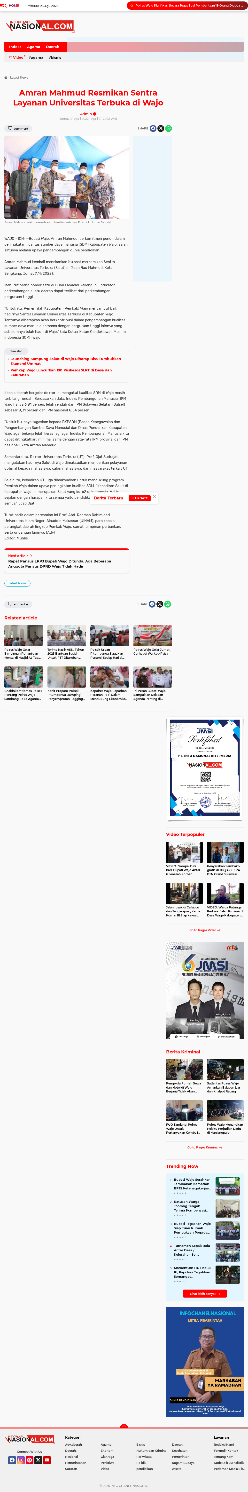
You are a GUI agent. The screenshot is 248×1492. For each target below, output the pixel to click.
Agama (33, 47)
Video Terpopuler (185, 834)
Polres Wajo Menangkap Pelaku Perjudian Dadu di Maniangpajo (225, 1129)
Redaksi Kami (224, 1444)
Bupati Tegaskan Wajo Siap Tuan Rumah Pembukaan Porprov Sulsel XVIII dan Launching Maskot (192, 1228)
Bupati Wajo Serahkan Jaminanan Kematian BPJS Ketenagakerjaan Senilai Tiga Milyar (192, 1184)
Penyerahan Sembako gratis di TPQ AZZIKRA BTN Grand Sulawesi (223, 870)
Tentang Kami (224, 1457)
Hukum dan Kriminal (151, 1450)
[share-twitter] (160, 128)
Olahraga (107, 1457)
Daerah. (71, 1450)
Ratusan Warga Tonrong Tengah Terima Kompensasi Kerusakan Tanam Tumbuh (190, 1206)
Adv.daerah (73, 1444)
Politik (141, 1463)
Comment (20, 128)
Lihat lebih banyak (203, 1294)
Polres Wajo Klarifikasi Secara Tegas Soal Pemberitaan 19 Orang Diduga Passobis (190, 5)
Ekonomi (107, 1450)
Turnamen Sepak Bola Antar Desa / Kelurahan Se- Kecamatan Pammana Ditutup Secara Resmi (192, 1250)
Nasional (71, 1457)
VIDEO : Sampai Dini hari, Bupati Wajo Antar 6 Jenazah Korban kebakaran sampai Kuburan (183, 870)
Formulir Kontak (226, 1450)
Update (141, 498)
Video (18, 57)
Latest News (17, 583)
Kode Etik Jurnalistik (229, 1463)
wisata (176, 1469)
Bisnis (56, 57)
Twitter (40, 1466)
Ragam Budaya (183, 1463)
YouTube (50, 1466)
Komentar (20, 604)
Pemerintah (180, 1457)
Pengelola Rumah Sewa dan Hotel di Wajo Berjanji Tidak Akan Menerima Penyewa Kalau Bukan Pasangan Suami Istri (183, 1088)
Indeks (15, 47)
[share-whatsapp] (168, 128)
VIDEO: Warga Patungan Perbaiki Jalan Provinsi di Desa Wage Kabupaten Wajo (225, 912)
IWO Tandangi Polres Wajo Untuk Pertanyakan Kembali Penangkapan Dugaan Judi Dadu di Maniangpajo (182, 1129)
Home (14, 5)
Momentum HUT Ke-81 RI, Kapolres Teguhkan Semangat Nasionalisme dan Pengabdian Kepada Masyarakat (192, 1272)
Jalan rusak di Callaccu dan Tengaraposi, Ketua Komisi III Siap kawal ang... (183, 912)
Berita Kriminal (183, 1052)
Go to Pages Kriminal (203, 1147)
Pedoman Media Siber (230, 1469)
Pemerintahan (75, 1463)
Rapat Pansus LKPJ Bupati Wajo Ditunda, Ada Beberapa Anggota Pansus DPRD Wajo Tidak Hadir (59, 564)
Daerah (52, 47)
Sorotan (71, 1469)
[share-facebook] (153, 128)
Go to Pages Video (203, 930)
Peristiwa (107, 1463)
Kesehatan (179, 1450)
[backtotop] (124, 1428)
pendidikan (144, 1469)
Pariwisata (144, 1457)
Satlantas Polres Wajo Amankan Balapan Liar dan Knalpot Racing (223, 1087)
